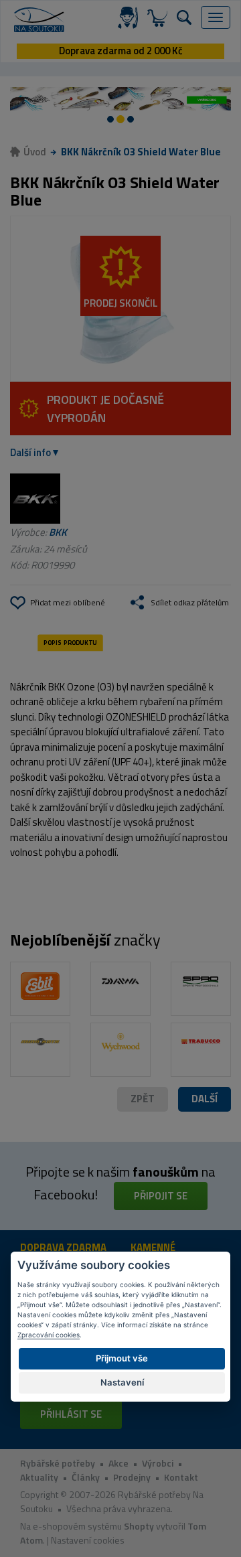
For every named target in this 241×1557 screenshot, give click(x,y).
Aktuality (39, 1477)
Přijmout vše (122, 1358)
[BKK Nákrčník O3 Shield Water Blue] (120, 299)
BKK (58, 532)
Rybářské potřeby (57, 1463)
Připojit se (160, 1195)
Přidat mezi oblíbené (67, 602)
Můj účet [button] (130, 17)
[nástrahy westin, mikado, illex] (120, 99)
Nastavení (122, 1382)
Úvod (34, 151)
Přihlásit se (71, 1414)
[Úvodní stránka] (39, 20)
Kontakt (181, 1477)
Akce (118, 1463)
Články (86, 1477)
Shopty (139, 1526)
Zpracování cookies (48, 1335)
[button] (204, 1099)
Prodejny (132, 1477)
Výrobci (157, 1463)
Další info (30, 452)
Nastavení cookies (88, 1540)
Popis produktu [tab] (70, 642)
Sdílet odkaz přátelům (190, 602)
